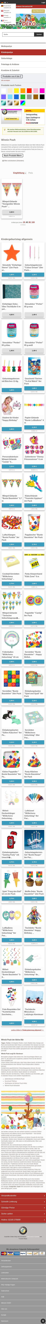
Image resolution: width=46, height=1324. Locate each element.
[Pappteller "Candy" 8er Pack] (34, 600)
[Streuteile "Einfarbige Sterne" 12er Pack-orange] (11, 252)
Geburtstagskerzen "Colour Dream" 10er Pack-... (33, 267)
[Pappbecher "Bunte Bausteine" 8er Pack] (34, 522)
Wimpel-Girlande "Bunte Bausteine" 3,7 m (12, 498)
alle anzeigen (5, 80)
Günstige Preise (8, 1208)
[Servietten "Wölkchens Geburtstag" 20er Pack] (34, 717)
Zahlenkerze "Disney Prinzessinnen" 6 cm (34, 458)
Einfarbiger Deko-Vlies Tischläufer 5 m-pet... (11, 306)
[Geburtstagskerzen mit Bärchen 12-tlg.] (11, 366)
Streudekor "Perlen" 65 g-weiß (33, 344)
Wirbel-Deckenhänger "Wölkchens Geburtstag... (8, 814)
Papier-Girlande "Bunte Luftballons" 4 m (34, 420)
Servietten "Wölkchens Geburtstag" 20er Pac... (32, 734)
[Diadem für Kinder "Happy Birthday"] (11, 405)
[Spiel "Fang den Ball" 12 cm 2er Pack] (11, 879)
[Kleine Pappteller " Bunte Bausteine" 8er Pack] (11, 759)
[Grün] (23, 96)
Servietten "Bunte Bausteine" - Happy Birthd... (33, 654)
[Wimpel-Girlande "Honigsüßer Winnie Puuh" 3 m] (11, 189)
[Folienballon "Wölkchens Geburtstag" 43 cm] (11, 639)
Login (43, 2)
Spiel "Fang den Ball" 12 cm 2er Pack (12, 892)
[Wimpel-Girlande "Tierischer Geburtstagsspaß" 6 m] (11, 600)
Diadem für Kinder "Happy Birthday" (10, 419)
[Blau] (16, 96)
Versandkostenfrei (8, 1196)
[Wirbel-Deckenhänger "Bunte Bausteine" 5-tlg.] (11, 957)
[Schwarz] (42, 96)
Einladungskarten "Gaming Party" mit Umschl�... (10, 854)
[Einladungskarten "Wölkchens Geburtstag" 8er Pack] (34, 957)
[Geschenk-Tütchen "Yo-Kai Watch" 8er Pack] (34, 366)
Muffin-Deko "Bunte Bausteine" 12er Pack (34, 892)
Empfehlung (18, 173)
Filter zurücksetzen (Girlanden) (14, 161)
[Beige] (10, 90)
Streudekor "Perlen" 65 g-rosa (33, 305)
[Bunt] (23, 103)
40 (27, 222)
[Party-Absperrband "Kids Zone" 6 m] (34, 561)
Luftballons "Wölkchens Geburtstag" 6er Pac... (9, 932)
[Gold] (16, 103)
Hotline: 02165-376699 (10, 1220)
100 (33, 222)
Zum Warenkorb (38, 11)
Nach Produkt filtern (13, 156)
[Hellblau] (10, 96)
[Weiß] (3, 90)
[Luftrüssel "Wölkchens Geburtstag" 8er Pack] (34, 798)
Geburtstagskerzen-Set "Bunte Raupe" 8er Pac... (33, 854)
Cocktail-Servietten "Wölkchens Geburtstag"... (10, 576)
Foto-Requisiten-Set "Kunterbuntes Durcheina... (11, 1011)
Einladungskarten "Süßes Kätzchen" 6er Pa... (12, 732)
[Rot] (29, 90)
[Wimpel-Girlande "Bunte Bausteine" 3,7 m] (11, 483)
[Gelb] (16, 90)
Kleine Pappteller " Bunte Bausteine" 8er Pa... (11, 774)
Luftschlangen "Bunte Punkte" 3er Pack (10, 537)
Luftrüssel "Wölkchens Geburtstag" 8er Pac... (31, 814)
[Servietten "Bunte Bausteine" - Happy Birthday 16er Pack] (34, 639)
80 (30, 222)
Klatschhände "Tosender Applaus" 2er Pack (33, 498)
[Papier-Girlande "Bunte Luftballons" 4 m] (34, 405)
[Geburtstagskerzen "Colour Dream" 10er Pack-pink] (34, 252)
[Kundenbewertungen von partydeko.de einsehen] (11, 110)
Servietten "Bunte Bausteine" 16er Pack (11, 692)
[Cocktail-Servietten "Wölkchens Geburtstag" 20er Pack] (11, 561)
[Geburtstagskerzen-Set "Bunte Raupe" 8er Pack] (34, 840)
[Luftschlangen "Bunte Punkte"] (11, 522)
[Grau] (29, 96)
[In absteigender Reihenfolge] (26, 173)
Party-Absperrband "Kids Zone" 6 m (33, 575)
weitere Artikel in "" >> (27, 1030)
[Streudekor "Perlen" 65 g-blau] (11, 330)
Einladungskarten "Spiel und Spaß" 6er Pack (33, 693)
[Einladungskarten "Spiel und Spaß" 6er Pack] (34, 678)
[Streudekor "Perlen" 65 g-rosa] (34, 291)
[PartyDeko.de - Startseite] (23, 22)
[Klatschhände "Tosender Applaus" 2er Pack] (34, 483)
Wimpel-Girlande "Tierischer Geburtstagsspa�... (10, 615)
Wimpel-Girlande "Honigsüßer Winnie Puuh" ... (11, 204)
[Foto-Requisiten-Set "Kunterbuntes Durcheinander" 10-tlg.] (11, 997)
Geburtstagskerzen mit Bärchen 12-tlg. (10, 380)
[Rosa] (35, 90)
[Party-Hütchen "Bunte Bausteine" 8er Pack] (34, 759)
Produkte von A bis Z (12, 76)
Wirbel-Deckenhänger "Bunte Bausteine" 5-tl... (11, 973)
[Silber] (10, 103)
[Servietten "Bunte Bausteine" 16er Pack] (11, 678)
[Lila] (3, 96)
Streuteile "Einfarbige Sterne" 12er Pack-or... (11, 267)
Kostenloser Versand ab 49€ (23, 6)
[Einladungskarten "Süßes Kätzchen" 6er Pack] (11, 717)
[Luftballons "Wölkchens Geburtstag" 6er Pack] (11, 915)
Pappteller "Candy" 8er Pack (33, 614)
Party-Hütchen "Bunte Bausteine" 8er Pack (32, 774)
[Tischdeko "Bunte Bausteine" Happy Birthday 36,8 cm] (34, 915)
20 (24, 222)
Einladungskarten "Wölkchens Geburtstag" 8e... (32, 972)
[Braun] (35, 96)
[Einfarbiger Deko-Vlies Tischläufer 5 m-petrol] (11, 291)
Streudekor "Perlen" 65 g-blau (11, 344)
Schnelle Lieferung (9, 1202)
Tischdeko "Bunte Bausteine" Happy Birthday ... (32, 930)
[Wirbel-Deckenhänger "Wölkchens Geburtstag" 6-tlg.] (11, 798)
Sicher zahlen (7, 1214)
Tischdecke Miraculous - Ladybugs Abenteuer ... (33, 1013)
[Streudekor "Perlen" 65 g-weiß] (34, 330)
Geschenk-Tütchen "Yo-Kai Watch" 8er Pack (33, 381)
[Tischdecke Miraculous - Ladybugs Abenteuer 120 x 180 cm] (34, 997)
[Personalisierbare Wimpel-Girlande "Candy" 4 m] (11, 444)
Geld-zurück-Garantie (33, 1236)
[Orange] (23, 90)
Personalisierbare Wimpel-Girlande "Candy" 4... (10, 459)
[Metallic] (3, 103)
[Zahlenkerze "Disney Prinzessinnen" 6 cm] (34, 444)
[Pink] (42, 90)
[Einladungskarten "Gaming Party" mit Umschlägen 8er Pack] (11, 840)
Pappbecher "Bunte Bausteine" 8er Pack (33, 536)
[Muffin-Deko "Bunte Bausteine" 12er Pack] (34, 879)
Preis (30, 173)
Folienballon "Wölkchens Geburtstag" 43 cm (10, 654)
